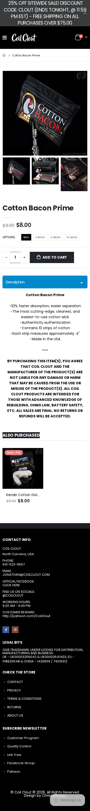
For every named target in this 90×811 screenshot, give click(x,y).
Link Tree (14, 754)
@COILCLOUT (13, 595)
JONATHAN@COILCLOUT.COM (26, 574)
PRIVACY (14, 690)
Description (15, 282)
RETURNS (14, 707)
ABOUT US (15, 715)
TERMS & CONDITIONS (24, 698)
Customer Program (23, 738)
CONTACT (15, 681)
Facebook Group (21, 763)
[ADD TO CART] (35, 456)
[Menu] (4, 37)
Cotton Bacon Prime (38, 208)
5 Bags (55, 237)
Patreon (13, 771)
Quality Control (19, 746)
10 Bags (72, 237)
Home (4, 55)
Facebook (5, 629)
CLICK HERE (11, 585)
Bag (26, 237)
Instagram (15, 629)
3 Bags (40, 237)
